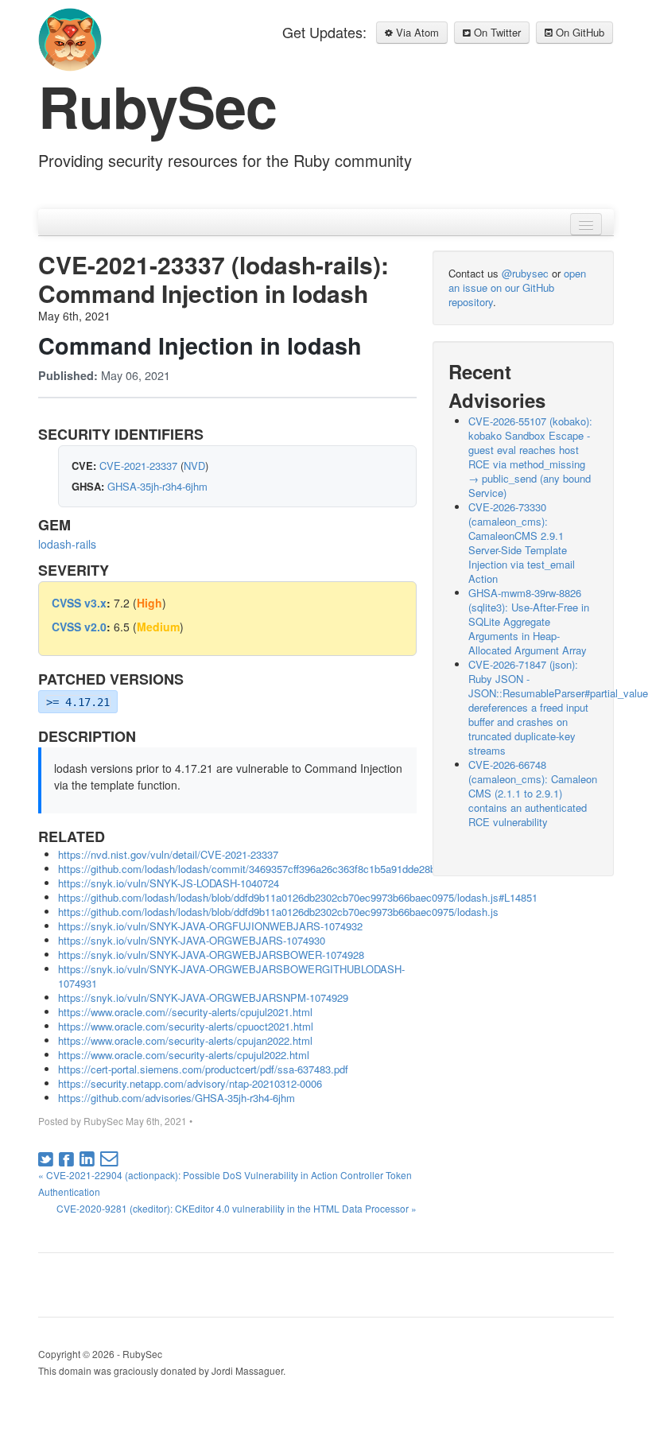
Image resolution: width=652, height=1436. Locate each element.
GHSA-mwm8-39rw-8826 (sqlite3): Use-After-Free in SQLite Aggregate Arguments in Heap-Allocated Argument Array (528, 621)
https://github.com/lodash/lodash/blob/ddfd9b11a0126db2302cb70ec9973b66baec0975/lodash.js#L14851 (298, 897)
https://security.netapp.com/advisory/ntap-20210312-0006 (190, 1083)
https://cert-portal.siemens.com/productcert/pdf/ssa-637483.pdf (203, 1069)
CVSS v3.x (79, 603)
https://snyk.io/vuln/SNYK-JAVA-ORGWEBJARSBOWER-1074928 (211, 954)
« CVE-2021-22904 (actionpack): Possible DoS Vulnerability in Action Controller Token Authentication (225, 1183)
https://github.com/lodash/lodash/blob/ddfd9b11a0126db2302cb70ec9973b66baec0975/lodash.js (278, 911)
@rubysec (525, 273)
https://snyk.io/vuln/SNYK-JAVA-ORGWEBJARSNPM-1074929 (203, 997)
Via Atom (416, 32)
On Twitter (496, 32)
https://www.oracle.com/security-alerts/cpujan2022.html (185, 1040)
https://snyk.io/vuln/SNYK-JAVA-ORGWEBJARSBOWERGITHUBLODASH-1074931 (231, 976)
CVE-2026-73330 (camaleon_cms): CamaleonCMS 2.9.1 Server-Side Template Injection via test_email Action (521, 542)
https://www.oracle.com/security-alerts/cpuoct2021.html (185, 1026)
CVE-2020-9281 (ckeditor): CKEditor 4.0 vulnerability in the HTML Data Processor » (236, 1208)
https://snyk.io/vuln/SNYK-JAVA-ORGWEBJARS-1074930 (191, 940)
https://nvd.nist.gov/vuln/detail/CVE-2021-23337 (168, 854)
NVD (194, 465)
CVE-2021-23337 (138, 465)
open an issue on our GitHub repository (517, 287)
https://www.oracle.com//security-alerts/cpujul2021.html (185, 1011)
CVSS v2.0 (79, 627)
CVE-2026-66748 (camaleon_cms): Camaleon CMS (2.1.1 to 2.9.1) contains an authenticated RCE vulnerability (532, 793)
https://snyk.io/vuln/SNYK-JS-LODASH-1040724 (168, 883)
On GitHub (578, 32)
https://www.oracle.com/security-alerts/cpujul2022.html (183, 1054)
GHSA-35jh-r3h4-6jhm (157, 486)
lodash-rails (67, 544)
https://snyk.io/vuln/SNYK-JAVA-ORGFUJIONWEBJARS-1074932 (210, 925)
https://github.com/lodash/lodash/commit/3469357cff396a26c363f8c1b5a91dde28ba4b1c (261, 868)
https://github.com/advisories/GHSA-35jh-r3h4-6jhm (176, 1097)
